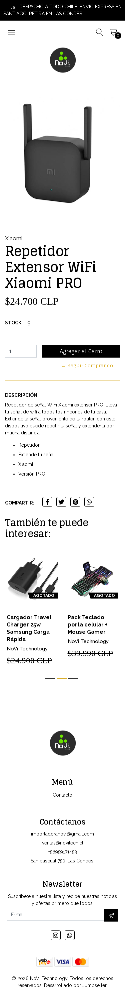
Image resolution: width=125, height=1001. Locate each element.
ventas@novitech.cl (62, 842)
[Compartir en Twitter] (61, 501)
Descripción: (22, 395)
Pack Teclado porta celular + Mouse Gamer (87, 624)
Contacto (62, 795)
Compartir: (19, 502)
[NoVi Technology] (62, 60)
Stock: (14, 322)
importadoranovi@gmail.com (62, 833)
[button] (50, 678)
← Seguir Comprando (87, 365)
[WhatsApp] (69, 935)
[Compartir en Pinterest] (75, 501)
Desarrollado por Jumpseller (75, 985)
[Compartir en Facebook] (47, 501)
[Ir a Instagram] (55, 935)
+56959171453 (62, 851)
